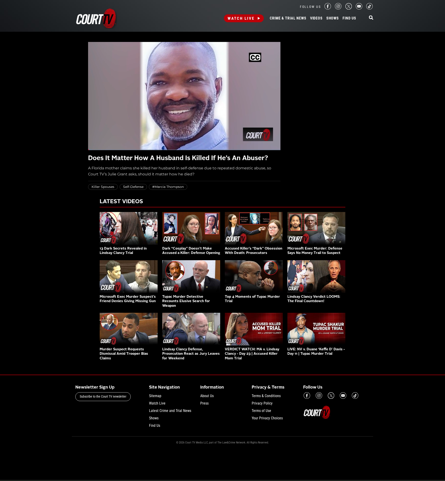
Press (204, 403)
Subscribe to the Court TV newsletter (103, 396)
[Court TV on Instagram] (338, 8)
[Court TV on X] (348, 8)
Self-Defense (133, 187)
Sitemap (155, 396)
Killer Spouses (103, 187)
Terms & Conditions (266, 396)
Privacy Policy (262, 403)
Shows (332, 18)
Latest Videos (121, 202)
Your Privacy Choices (267, 418)
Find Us (349, 18)
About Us (207, 396)
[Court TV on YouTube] (359, 8)
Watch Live (241, 18)
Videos (316, 18)
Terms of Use (261, 410)
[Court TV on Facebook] (327, 8)
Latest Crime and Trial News (170, 410)
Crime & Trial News (288, 18)
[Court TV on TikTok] (369, 8)
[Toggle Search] (371, 18)
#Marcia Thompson (168, 187)
